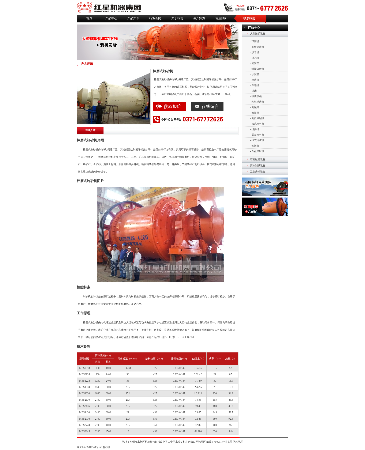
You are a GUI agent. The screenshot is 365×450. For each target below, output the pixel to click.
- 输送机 (254, 145)
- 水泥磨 (254, 74)
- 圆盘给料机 (257, 134)
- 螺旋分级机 (257, 68)
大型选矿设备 (257, 33)
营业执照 (227, 441)
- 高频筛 (254, 107)
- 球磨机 (254, 41)
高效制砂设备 (257, 165)
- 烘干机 (254, 52)
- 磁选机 (254, 57)
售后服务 (221, 18)
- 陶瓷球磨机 (257, 101)
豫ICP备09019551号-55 (89, 447)
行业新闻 (155, 18)
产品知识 (133, 18)
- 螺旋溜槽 (256, 96)
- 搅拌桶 (254, 129)
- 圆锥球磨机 (257, 46)
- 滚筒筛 (254, 112)
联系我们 (249, 18)
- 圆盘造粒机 (257, 151)
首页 (89, 18)
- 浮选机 (254, 85)
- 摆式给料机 (257, 123)
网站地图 (238, 441)
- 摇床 (253, 90)
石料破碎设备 (257, 159)
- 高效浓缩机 (257, 118)
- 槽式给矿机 (257, 140)
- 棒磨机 (254, 79)
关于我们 (177, 18)
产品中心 (111, 18)
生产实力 (199, 18)
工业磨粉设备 (257, 171)
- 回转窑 (254, 63)
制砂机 (106, 447)
